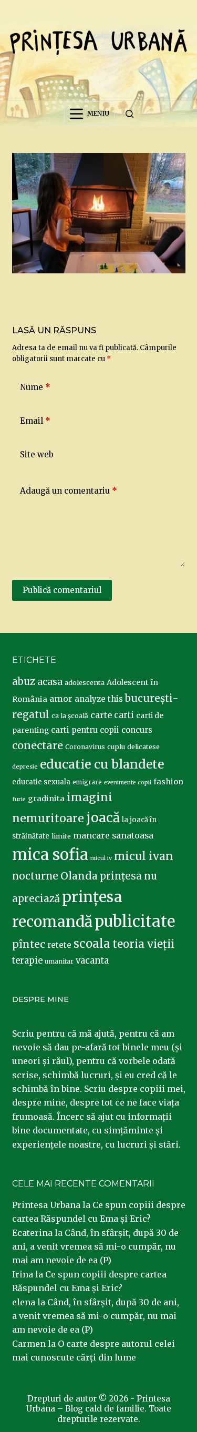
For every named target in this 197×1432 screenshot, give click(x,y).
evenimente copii (127, 782)
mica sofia (50, 854)
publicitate (135, 921)
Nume (35, 387)
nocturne (35, 876)
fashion (168, 781)
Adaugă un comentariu (68, 491)
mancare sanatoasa (113, 835)
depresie (25, 766)
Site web (37, 454)
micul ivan (143, 856)
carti (124, 715)
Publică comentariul (62, 590)
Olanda (79, 876)
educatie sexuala (41, 782)
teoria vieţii (143, 944)
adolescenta (85, 682)
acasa (50, 682)
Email (35, 421)
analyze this (99, 699)
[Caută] (129, 114)
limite (61, 836)
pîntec (28, 944)
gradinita (46, 798)
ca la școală (69, 716)
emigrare (87, 782)
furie (19, 799)
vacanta (92, 960)
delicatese (143, 747)
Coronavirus (85, 747)
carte (101, 715)
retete (59, 945)
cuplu (116, 746)
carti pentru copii (85, 730)
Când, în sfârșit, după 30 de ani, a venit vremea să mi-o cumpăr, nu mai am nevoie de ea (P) (95, 1247)
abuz (23, 682)
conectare (37, 745)
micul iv (101, 858)
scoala (92, 943)
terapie (27, 960)
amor (60, 698)
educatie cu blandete (102, 764)
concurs (136, 730)
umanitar (59, 961)
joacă (103, 818)
